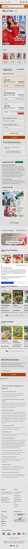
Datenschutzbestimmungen (21, 265)
